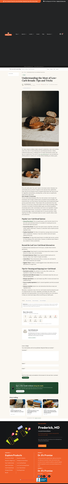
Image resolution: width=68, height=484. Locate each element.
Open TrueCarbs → (20, 391)
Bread (25, 72)
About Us (23, 34)
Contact (37, 34)
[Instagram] (41, 476)
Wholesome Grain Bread (22, 460)
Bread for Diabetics (21, 458)
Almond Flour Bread (28, 221)
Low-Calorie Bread (21, 467)
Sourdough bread (20, 470)
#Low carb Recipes (43, 300)
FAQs (43, 34)
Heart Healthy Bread (9, 463)
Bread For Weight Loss (10, 460)
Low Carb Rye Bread (21, 463)
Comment (24, 350)
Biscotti (6, 472)
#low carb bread (28, 300)
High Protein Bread (9, 465)
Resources (49, 34)
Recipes (49, 473)
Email (23, 368)
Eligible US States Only (61, 1)
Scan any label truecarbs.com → (39, 66)
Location (30, 34)
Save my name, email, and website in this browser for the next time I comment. (40, 375)
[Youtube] (47, 476)
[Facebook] (39, 476)
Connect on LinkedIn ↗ (32, 337)
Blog (22, 72)
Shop (17, 34)
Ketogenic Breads (9, 470)
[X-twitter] (44, 476)
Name (23, 363)
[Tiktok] (49, 476)
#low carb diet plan (35, 300)
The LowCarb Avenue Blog (22, 69)
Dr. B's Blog (40, 473)
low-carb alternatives (44, 154)
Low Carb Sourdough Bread (23, 465)
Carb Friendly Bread (9, 467)
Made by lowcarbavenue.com (28, 66)
